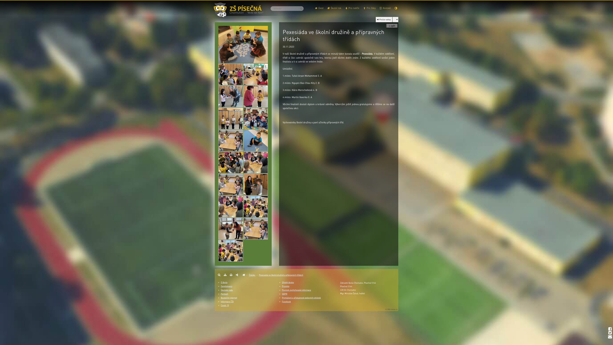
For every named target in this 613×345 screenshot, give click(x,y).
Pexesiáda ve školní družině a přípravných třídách (281, 275)
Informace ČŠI (227, 301)
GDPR (284, 294)
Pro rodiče (353, 8)
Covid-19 (225, 305)
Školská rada (227, 290)
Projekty (285, 286)
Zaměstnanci (226, 286)
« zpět (392, 25)
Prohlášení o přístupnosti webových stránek (301, 297)
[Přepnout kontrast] (396, 7)
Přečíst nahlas (385, 19)
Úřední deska (288, 282)
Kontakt (386, 8)
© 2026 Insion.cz (391, 309)
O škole (224, 282)
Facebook (286, 301)
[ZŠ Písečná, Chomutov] (243, 275)
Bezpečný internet (229, 297)
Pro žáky (371, 8)
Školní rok (335, 8)
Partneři (224, 294)
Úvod (320, 8)
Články (252, 275)
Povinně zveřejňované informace (296, 290)
